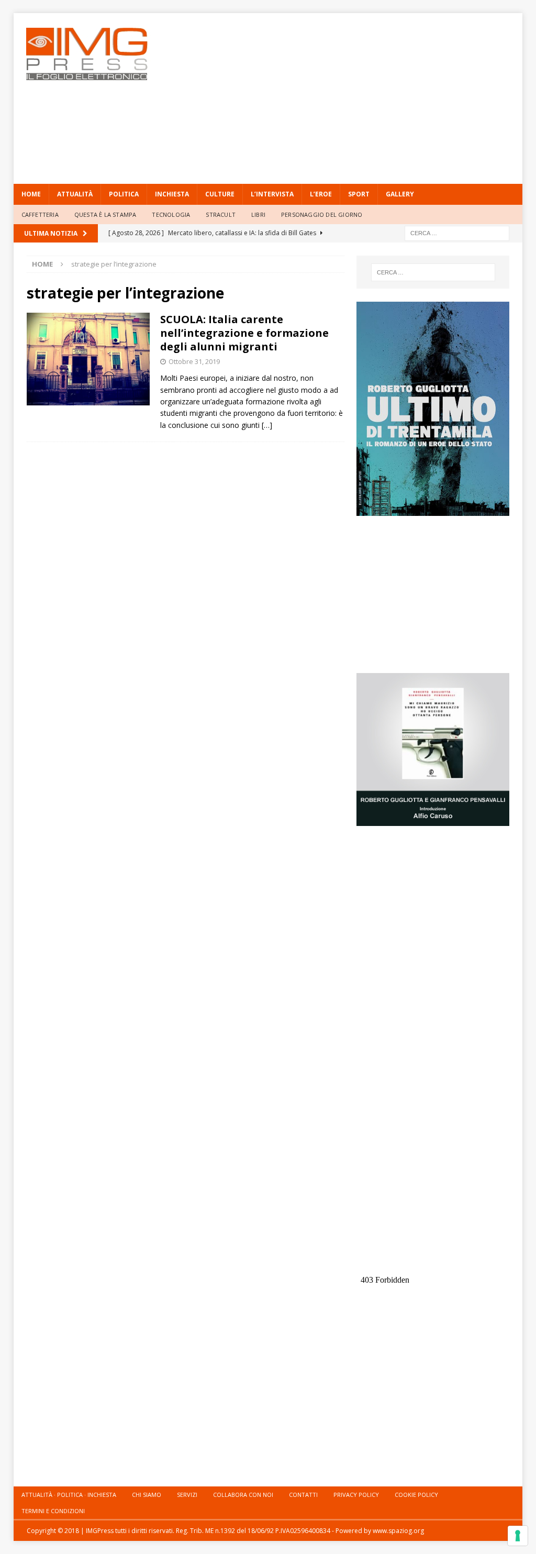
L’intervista (272, 194)
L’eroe (321, 194)
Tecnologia (171, 214)
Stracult (221, 214)
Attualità (75, 194)
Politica (124, 194)
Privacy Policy (356, 1494)
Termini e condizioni (53, 1511)
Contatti (303, 1494)
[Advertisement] (361, 97)
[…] (267, 425)
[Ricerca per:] (457, 232)
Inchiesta (172, 194)
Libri (258, 214)
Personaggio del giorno (321, 214)
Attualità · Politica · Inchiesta (68, 1494)
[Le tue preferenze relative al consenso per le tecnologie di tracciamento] (518, 1536)
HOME (31, 194)
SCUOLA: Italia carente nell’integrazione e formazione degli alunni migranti (244, 333)
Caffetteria (40, 214)
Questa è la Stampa (105, 214)
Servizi (187, 1494)
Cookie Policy (416, 1494)
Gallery (400, 194)
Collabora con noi (243, 1494)
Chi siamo (146, 1494)
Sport (359, 194)
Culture (219, 194)
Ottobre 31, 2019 (194, 361)
